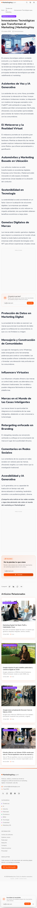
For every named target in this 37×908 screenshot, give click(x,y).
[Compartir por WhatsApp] (17, 586)
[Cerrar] (33, 904)
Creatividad (6, 822)
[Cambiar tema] (30, 2)
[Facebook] (15, 793)
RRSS (4, 817)
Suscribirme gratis (10, 867)
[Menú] (34, 2)
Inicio (2, 10)
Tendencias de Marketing (9, 10)
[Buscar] (26, 2)
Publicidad (6, 812)
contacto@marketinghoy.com (11, 786)
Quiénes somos (5, 837)
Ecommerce (6, 814)
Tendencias (6, 803)
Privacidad (4, 851)
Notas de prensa (6, 848)
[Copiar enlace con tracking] (21, 586)
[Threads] (18, 793)
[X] (3, 793)
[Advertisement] (18, 270)
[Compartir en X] (9, 586)
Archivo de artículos (7, 834)
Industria (5, 809)
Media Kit (4, 843)
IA (3, 806)
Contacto (4, 845)
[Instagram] (7, 793)
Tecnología (6, 820)
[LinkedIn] (11, 793)
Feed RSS (6, 789)
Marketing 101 (7, 825)
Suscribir (30, 303)
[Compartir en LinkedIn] (13, 586)
